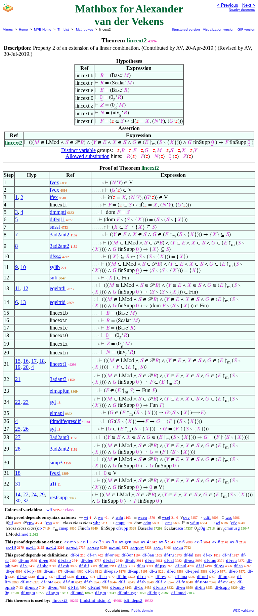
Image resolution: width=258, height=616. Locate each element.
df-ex (208, 554)
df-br (89, 571)
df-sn (238, 565)
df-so (233, 571)
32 (26, 500)
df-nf (226, 554)
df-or (109, 554)
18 (42, 361)
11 (17, 288)
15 (17, 361)
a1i (53, 484)
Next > (248, 5)
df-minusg (127, 592)
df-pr (10, 571)
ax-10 (11, 547)
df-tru (169, 554)
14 (17, 494)
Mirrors (8, 29)
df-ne (150, 560)
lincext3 (60, 600)
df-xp (42, 576)
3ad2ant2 (59, 234)
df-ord (202, 576)
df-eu (43, 560)
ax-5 (163, 541)
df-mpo (31, 587)
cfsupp (122, 528)
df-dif (84, 565)
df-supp (117, 587)
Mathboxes (84, 29)
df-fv (180, 581)
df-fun (68, 581)
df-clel (109, 560)
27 (17, 437)
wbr (96, 522)
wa (100, 517)
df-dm (122, 576)
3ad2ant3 (59, 437)
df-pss (160, 565)
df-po (214, 571)
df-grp (100, 592)
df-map (159, 587)
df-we (22, 576)
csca (179, 528)
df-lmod (178, 592)
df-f (105, 581)
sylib (55, 267)
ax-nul (115, 547)
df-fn (88, 581)
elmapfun (60, 391)
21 (17, 379)
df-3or (127, 554)
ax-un (178, 547)
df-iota (47, 581)
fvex (54, 182)
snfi (53, 277)
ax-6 (181, 541)
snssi (55, 227)
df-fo (141, 581)
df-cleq (87, 560)
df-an (92, 554)
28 (17, 449)
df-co (102, 576)
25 (17, 429)
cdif (207, 517)
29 (42, 494)
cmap (64, 528)
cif (10, 522)
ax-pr (158, 547)
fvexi (55, 473)
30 (17, 500)
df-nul (180, 565)
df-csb (63, 565)
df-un (104, 565)
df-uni (49, 571)
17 (34, 361)
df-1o (138, 587)
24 (34, 494)
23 (26, 402)
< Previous (227, 5)
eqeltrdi (58, 288)
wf (218, 522)
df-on (222, 576)
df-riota (201, 581)
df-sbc (42, 565)
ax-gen (125, 541)
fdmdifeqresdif (65, 421)
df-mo (23, 560)
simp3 (56, 462)
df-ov (223, 581)
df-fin (200, 587)
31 (17, 484)
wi (86, 517)
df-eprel (192, 571)
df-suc (26, 581)
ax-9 (234, 541)
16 (26, 361)
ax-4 (145, 541)
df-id (171, 571)
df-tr (153, 571)
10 (23, 267)
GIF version (246, 29)
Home (23, 29)
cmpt (120, 522)
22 (17, 402)
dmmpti (58, 212)
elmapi (57, 413)
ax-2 (97, 541)
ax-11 (31, 547)
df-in (122, 565)
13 (23, 302)
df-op (29, 571)
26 (26, 429)
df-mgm (28, 592)
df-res (161, 576)
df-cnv (82, 576)
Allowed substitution (88, 156)
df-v (24, 565)
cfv (234, 522)
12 (25, 288)
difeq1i (57, 219)
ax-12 (51, 547)
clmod (23, 534)
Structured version (186, 29)
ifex (54, 197)
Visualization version (218, 29)
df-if (200, 565)
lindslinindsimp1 (95, 600)
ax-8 (216, 541)
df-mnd (77, 592)
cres (168, 522)
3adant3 (58, 379)
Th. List (63, 29)
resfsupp (59, 497)
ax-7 (199, 541)
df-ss (141, 565)
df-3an (148, 554)
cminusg (232, 528)
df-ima (181, 576)
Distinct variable (78, 150)
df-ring (153, 592)
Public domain (142, 610)
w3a (119, 517)
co (40, 528)
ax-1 (85, 541)
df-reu (231, 560)
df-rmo (210, 560)
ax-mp (70, 541)
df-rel (61, 576)
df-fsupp (222, 587)
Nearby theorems (242, 9)
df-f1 (123, 581)
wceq (142, 517)
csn (49, 522)
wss (228, 517)
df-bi (75, 554)
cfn (87, 528)
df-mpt (134, 571)
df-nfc (130, 560)
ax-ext (72, 547)
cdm (147, 522)
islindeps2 (133, 600)
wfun (194, 522)
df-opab (111, 571)
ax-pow (137, 547)
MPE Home (42, 29)
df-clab (64, 560)
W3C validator (243, 610)
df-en (180, 587)
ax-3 (110, 541)
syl (53, 402)
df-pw (219, 565)
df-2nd (94, 587)
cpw (30, 522)
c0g (202, 528)
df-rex (189, 560)
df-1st (73, 587)
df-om (53, 587)
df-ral (169, 560)
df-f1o (161, 581)
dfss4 (55, 256)
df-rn (141, 576)
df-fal (189, 554)
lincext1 (58, 364)
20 (26, 367)
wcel (166, 517)
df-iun (70, 571)
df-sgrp (52, 592)
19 (17, 367)
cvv (186, 517)
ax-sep (93, 547)
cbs (150, 528)
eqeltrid (58, 302)
